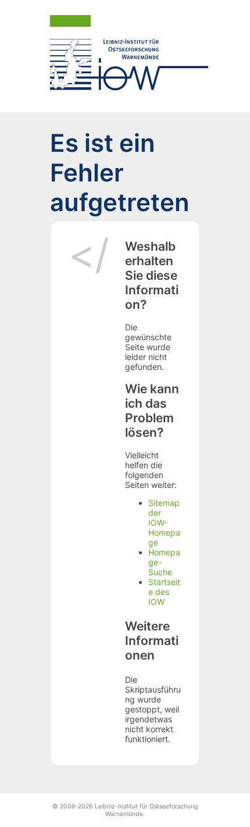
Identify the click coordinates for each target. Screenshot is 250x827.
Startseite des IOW (164, 592)
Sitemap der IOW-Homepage (164, 522)
